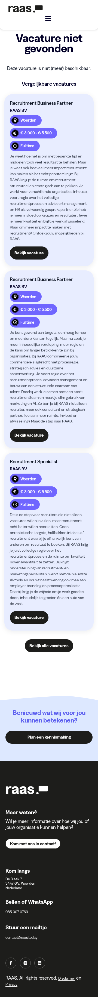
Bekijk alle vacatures (49, 645)
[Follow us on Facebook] (10, 963)
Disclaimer (66, 978)
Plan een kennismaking (49, 737)
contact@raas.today (21, 937)
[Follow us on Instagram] (25, 963)
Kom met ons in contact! (33, 843)
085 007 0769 (16, 912)
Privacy (11, 984)
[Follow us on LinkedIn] (39, 963)
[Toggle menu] (48, 18)
